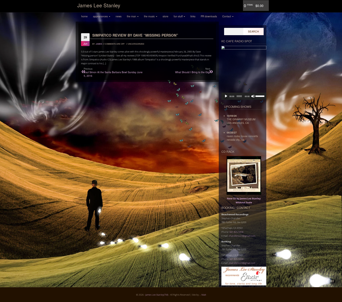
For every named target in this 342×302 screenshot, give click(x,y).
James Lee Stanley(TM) (156, 294)
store (165, 16)
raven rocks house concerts (242, 136)
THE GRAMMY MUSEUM (241, 119)
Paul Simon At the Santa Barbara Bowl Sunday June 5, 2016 (113, 72)
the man (132, 16)
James (99, 43)
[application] (243, 96)
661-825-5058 (236, 231)
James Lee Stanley (98, 5)
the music (150, 16)
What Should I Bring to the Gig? (193, 70)
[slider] (260, 96)
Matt (203, 294)
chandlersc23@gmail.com (242, 235)
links (192, 16)
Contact (227, 16)
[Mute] (253, 96)
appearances (100, 16)
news (118, 16)
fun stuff (178, 16)
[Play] (226, 96)
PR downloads (209, 16)
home (84, 16)
